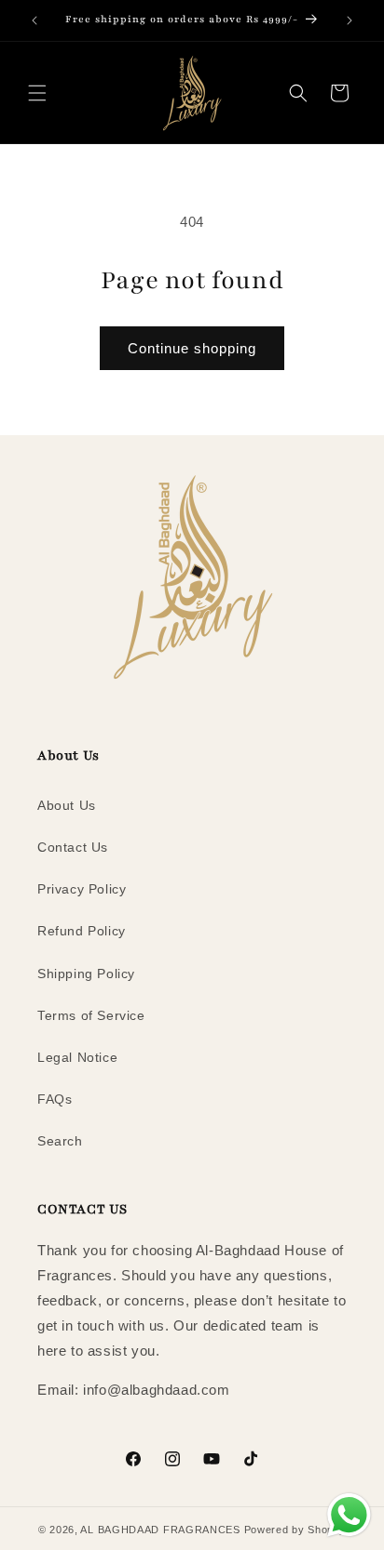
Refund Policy (81, 930)
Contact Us (72, 847)
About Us (66, 805)
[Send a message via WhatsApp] (349, 1515)
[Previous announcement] (34, 20)
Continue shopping (192, 348)
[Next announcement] (349, 20)
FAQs (54, 1099)
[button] (37, 93)
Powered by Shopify (295, 1529)
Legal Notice (77, 1057)
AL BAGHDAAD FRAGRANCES (160, 1529)
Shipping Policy (86, 973)
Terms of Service (91, 1015)
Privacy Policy (81, 888)
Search (60, 1140)
